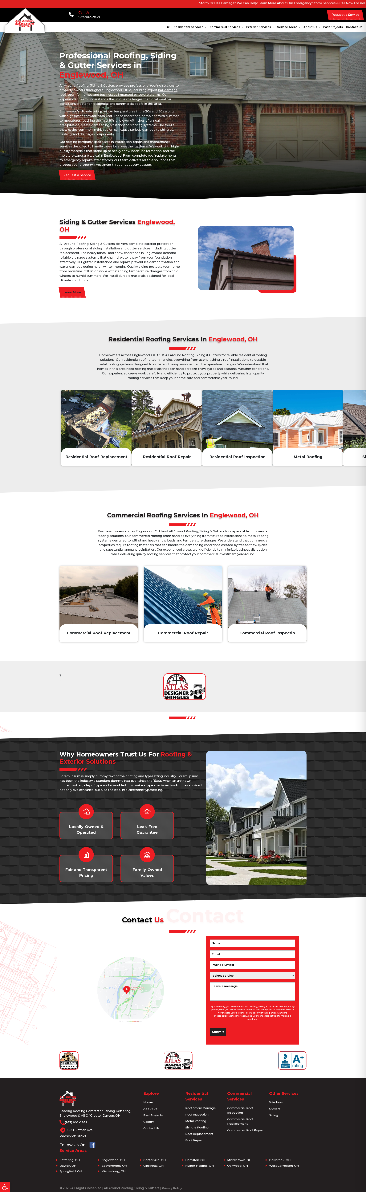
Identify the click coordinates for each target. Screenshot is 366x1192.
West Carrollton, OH (284, 1165)
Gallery (148, 1122)
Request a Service (345, 15)
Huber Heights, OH (199, 1165)
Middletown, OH (239, 1160)
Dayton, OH (67, 1165)
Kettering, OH (69, 1160)
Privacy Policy (172, 1188)
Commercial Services (225, 27)
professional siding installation (96, 248)
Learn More (72, 292)
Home (148, 1102)
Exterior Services (259, 27)
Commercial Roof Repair (245, 1130)
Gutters (274, 1109)
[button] (5, 1187)
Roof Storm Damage (200, 1108)
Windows (276, 1102)
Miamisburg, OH (113, 1171)
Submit (218, 1032)
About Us (310, 27)
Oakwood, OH (237, 1165)
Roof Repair (194, 1140)
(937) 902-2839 (76, 1122)
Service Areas (287, 27)
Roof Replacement (199, 1134)
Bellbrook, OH (280, 1160)
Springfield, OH (70, 1171)
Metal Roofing (195, 1121)
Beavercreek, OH (114, 1165)
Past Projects (333, 27)
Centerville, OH (154, 1160)
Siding (273, 1115)
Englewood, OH (113, 1160)
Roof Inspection (197, 1114)
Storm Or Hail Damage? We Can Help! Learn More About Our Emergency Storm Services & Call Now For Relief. (222, 3)
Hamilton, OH (195, 1160)
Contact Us (354, 27)
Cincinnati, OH (153, 1165)
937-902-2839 (89, 17)
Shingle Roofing (197, 1127)
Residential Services (189, 27)
